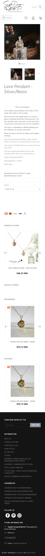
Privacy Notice (9, 449)
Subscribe (35, 425)
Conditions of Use (11, 445)
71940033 (10, 537)
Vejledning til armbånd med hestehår (18, 464)
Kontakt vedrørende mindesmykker (17, 476)
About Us (7, 439)
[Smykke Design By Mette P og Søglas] (16, 7)
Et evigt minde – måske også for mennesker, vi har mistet (20, 472)
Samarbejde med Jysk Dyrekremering (17, 488)
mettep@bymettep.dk (19, 543)
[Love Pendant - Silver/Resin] (22, 42)
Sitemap (7, 455)
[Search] (40, 7)
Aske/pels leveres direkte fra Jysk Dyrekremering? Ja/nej (17, 174)
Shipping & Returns (11, 442)
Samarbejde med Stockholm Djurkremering (20, 494)
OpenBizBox (20, 553)
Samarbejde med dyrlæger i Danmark (17, 498)
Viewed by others (11, 225)
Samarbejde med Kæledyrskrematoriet (18, 491)
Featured (8, 359)
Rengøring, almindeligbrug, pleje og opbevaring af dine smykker (17, 460)
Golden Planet (30, 553)
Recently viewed (11, 285)
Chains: (6, 185)
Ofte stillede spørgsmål (13, 468)
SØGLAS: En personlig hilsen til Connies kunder (18, 502)
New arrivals (9, 299)
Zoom (23, 64)
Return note (9, 452)
